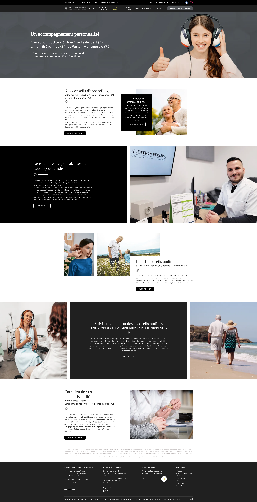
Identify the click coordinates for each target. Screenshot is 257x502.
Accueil (92, 8)
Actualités (147, 8)
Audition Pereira (97, 110)
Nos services (117, 8)
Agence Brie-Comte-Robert (152, 499)
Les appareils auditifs (104, 8)
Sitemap (138, 499)
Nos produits (128, 8)
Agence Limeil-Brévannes (171, 499)
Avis (137, 8)
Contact (158, 8)
